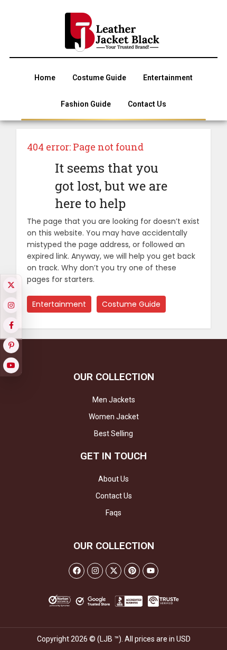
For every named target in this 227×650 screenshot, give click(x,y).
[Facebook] (76, 571)
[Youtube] (150, 571)
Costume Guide (131, 304)
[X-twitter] (113, 571)
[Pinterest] (132, 571)
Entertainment (59, 304)
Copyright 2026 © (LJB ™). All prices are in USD (114, 639)
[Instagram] (95, 571)
